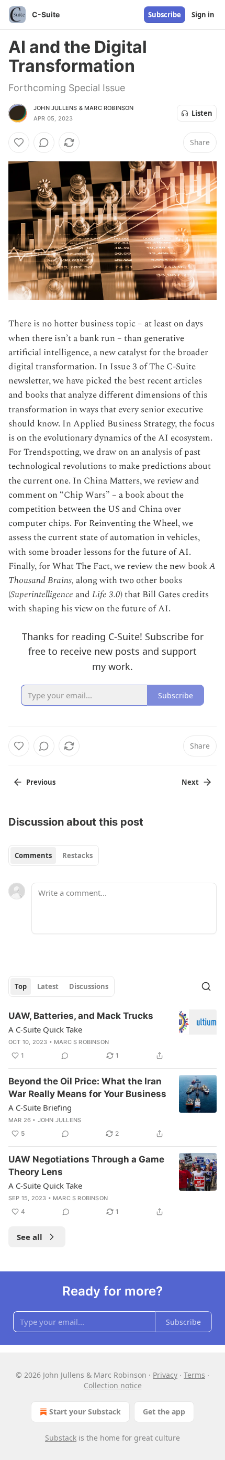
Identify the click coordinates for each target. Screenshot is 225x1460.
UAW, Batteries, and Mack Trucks (80, 1016)
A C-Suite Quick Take (45, 1029)
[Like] (18, 142)
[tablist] (53, 855)
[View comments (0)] (43, 142)
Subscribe (164, 14)
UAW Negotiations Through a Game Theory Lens (86, 1165)
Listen (202, 113)
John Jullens (59, 1120)
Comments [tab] (33, 855)
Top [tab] (21, 986)
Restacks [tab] (77, 855)
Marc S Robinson (81, 1042)
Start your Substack (85, 1412)
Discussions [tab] (88, 986)
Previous (40, 782)
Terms (194, 1375)
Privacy (165, 1375)
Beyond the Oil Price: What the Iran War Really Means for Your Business (87, 1087)
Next (190, 782)
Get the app (164, 1412)
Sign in (203, 14)
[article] (112, 1035)
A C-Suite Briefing (40, 1107)
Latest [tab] (48, 986)
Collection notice (113, 1385)
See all (29, 1237)
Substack (60, 1438)
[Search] (206, 986)
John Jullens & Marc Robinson (83, 108)
